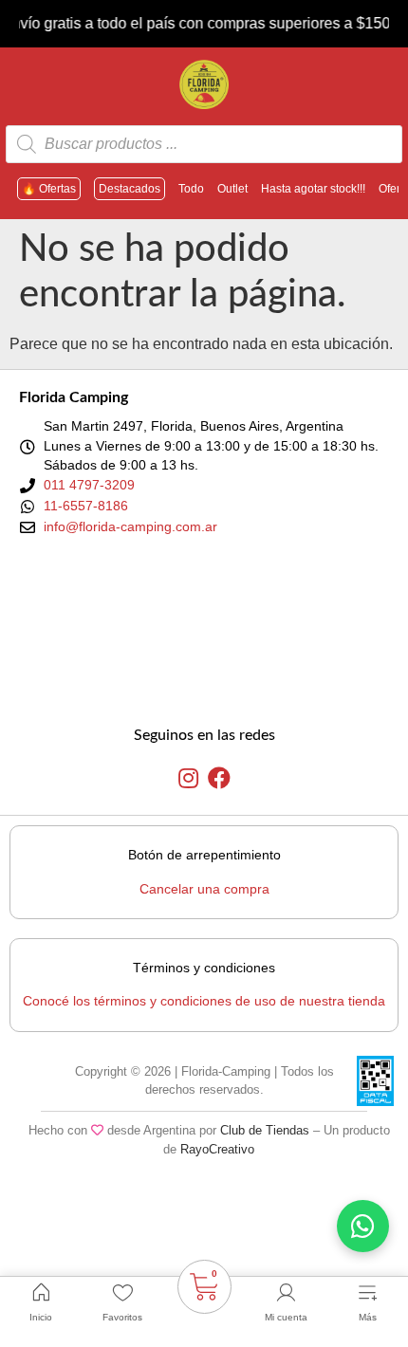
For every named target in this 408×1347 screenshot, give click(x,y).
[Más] (367, 1293)
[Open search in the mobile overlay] (204, 144)
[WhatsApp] (363, 1226)
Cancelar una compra (204, 888)
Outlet (232, 188)
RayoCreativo (217, 1149)
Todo (191, 188)
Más (368, 1317)
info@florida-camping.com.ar (130, 526)
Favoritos (122, 1317)
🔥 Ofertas (49, 188)
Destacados (129, 188)
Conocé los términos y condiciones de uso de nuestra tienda (204, 1000)
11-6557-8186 (86, 505)
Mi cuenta (286, 1317)
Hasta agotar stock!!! (313, 188)
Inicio (40, 1317)
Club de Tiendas (264, 1130)
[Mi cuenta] (285, 1293)
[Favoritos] (122, 1293)
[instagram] (188, 779)
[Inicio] (40, 1293)
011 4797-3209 (89, 484)
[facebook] (219, 779)
